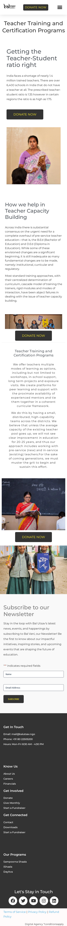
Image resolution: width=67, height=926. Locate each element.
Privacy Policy (37, 912)
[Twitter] (23, 900)
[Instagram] (44, 900)
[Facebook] (13, 900)
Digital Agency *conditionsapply (44, 924)
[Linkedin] (54, 900)
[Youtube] (33, 900)
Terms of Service (14, 912)
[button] (60, 7)
